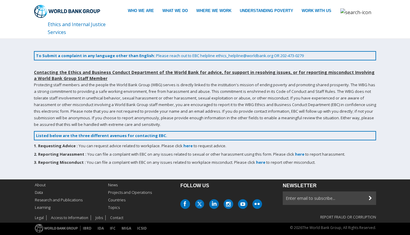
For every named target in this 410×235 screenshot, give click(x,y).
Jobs (99, 217)
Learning (42, 207)
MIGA (126, 228)
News (113, 185)
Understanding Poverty (266, 10)
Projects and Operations (130, 192)
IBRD (87, 228)
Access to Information (69, 217)
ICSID (142, 228)
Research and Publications (59, 200)
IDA (101, 228)
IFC (113, 228)
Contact (116, 217)
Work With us (316, 10)
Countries (116, 200)
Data (39, 192)
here (188, 145)
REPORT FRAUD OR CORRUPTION (348, 217)
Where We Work (213, 10)
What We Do (175, 10)
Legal (39, 217)
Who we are (141, 10)
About (40, 185)
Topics (114, 207)
